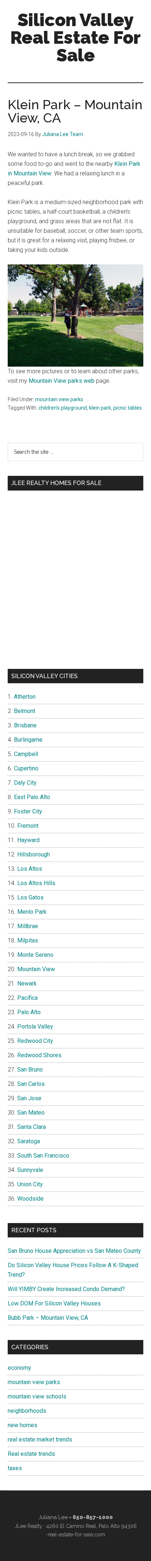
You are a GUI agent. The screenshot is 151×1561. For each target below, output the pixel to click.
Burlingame (28, 739)
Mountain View (36, 969)
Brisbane (25, 725)
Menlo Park (32, 911)
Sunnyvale (30, 1169)
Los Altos (29, 868)
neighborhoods (27, 1410)
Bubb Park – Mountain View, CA (48, 1317)
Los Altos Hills (36, 883)
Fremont (27, 825)
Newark (27, 983)
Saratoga (28, 1141)
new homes (22, 1425)
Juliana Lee (53, 1517)
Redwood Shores (39, 1055)
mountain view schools (37, 1396)
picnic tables (127, 408)
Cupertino (26, 768)
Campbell (26, 754)
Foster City (28, 811)
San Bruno (30, 1069)
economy (19, 1367)
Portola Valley (35, 1026)
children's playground (62, 408)
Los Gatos (30, 897)
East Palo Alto (32, 797)
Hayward (28, 840)
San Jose (29, 1098)
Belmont (24, 711)
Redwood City (35, 1040)
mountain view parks (59, 399)
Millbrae (27, 926)
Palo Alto (29, 1012)
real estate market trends (40, 1439)
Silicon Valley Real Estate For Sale (75, 37)
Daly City (25, 782)
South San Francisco (43, 1155)
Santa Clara (31, 1126)
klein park (100, 408)
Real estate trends (31, 1453)
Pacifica (27, 997)
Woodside (30, 1198)
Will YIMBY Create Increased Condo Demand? (66, 1289)
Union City (30, 1184)
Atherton (25, 696)
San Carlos (31, 1083)
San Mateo (31, 1112)
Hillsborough (33, 854)
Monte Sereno (35, 954)
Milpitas (27, 940)
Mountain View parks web (62, 380)
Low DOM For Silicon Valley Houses (54, 1303)
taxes (15, 1468)
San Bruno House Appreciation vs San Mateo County (74, 1250)
